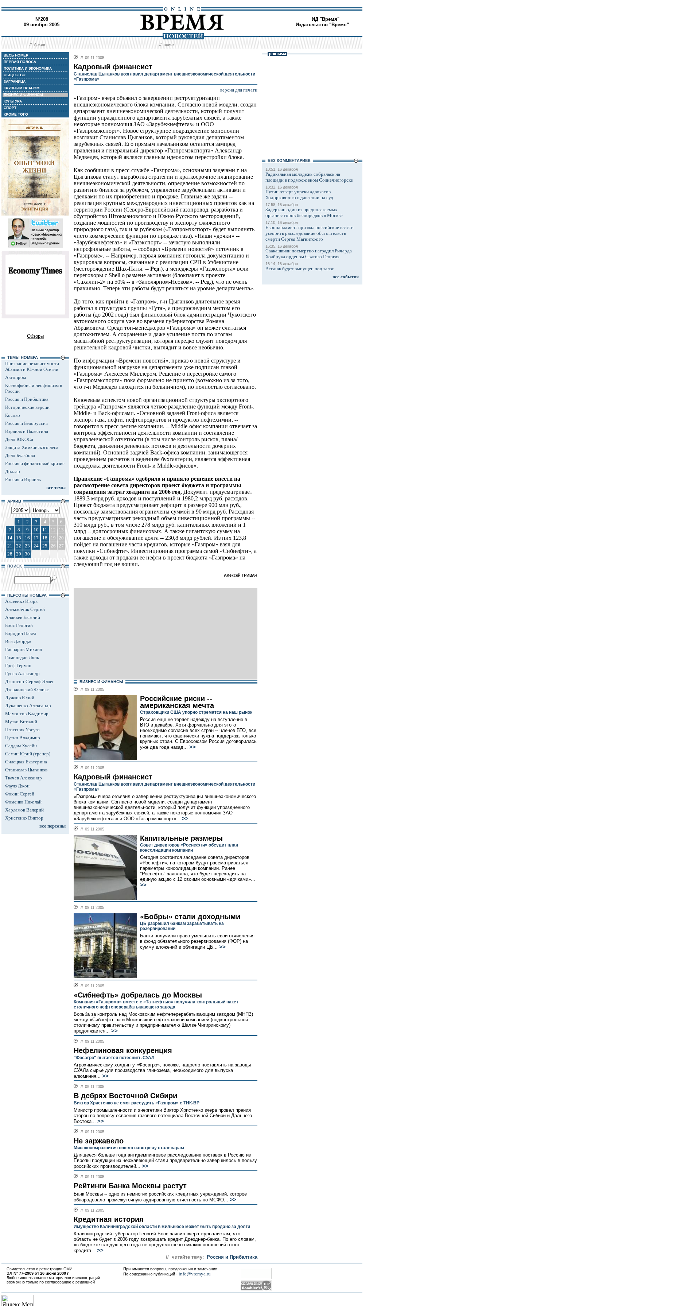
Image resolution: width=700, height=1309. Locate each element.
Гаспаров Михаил (23, 649)
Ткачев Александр (23, 778)
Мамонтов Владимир (26, 713)
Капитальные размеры (181, 838)
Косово (12, 415)
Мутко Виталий (21, 721)
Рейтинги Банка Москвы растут (130, 1186)
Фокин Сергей (19, 794)
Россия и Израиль (23, 479)
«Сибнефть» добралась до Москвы (138, 995)
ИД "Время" (325, 19)
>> (192, 747)
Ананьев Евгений (22, 617)
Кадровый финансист (113, 777)
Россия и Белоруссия (26, 423)
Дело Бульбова (20, 455)
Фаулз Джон (17, 786)
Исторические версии (27, 407)
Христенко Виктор (24, 818)
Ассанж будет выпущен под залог (299, 268)
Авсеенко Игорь (21, 601)
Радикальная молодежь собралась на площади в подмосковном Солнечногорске (309, 177)
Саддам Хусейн (21, 745)
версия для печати (238, 90)
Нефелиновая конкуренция (123, 1050)
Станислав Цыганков (26, 769)
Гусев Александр (22, 673)
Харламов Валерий (24, 810)
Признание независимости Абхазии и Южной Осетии (32, 366)
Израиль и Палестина (26, 431)
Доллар (12, 471)
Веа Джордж (18, 641)
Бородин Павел (20, 633)
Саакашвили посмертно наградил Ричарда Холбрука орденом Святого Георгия (308, 253)
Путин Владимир (22, 737)
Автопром (15, 377)
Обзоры (35, 336)
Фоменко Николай (23, 802)
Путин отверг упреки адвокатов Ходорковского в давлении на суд (299, 194)
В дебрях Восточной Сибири (125, 1096)
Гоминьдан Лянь (22, 657)
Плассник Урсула (22, 729)
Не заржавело (99, 1141)
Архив (39, 44)
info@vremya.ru (195, 1274)
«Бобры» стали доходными (190, 917)
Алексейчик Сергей (25, 609)
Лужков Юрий (19, 697)
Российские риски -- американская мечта (177, 701)
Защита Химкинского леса (31, 447)
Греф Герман (18, 665)
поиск (169, 44)
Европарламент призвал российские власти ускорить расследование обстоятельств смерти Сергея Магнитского (309, 233)
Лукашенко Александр (28, 705)
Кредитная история (109, 1219)
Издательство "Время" (322, 24)
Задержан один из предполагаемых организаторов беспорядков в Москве (304, 212)
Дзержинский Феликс (27, 689)
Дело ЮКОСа (19, 439)
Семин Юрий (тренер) (27, 753)
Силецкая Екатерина (26, 761)
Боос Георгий (19, 625)
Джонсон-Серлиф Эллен (30, 681)
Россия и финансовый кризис (35, 463)
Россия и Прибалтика (26, 399)
